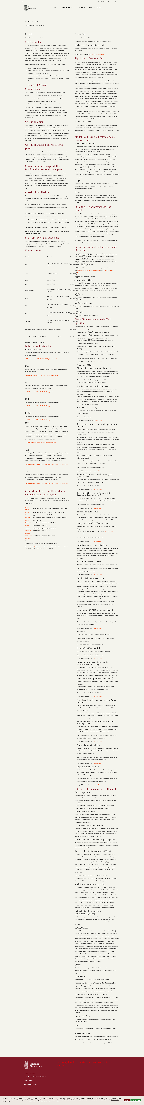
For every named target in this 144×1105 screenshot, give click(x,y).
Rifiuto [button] (127, 1100)
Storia (70, 7)
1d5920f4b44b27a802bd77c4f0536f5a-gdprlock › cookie (41, 392)
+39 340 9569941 (103, 1)
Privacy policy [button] (6, 1101)
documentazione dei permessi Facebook (88, 270)
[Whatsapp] (22, 1)
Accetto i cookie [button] (135, 1100)
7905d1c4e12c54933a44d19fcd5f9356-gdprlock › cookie (41, 375)
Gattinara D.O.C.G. (33, 21)
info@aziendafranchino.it (39, 546)
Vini (63, 7)
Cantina (80, 7)
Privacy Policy (81, 34)
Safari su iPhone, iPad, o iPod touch (29, 536)
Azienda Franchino (40, 25)
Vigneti (90, 7)
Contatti (99, 7)
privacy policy (109, 531)
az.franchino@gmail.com (115, 1)
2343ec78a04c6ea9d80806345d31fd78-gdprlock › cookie (41, 359)
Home (56, 7)
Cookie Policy (30, 34)
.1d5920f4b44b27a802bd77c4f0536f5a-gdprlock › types (41, 442)
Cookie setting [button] (115, 1100)
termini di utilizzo (83, 534)
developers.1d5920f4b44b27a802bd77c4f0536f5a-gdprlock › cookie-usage (46, 464)
